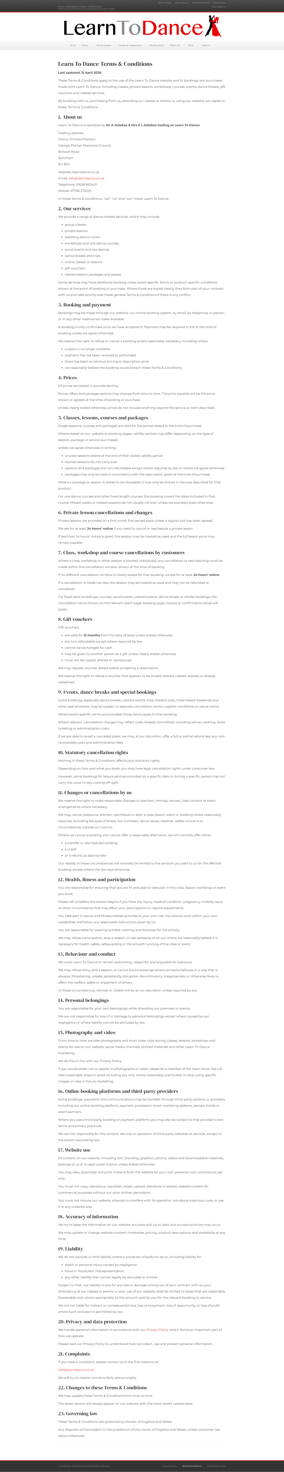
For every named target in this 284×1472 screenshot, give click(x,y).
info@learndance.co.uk (86, 178)
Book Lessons (182, 2)
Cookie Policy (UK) (216, 1466)
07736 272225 (94, 6)
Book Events (219, 2)
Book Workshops (201, 2)
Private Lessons (104, 45)
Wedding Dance (157, 45)
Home (73, 45)
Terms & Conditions (191, 1466)
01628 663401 (72, 6)
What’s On (175, 45)
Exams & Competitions (130, 45)
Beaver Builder (102, 1466)
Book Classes (164, 2)
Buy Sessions (219, 6)
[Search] (223, 45)
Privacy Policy (157, 1330)
